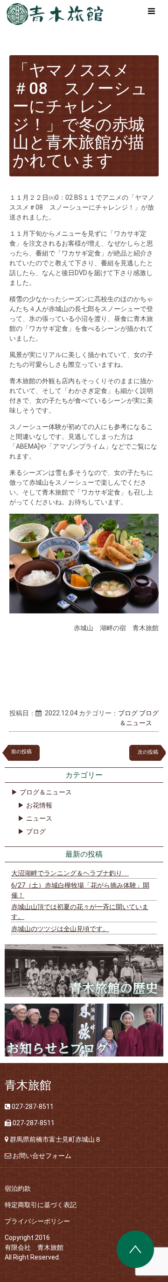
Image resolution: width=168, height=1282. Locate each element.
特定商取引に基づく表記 (41, 1205)
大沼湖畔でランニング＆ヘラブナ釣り (70, 873)
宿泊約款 (18, 1188)
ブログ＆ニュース (46, 792)
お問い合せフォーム (42, 1155)
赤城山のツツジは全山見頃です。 (60, 928)
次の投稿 (150, 752)
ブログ (128, 713)
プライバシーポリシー (37, 1221)
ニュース (39, 818)
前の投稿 (21, 752)
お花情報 (39, 805)
